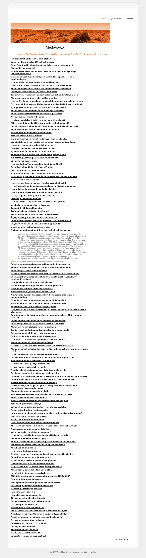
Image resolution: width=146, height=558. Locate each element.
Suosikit (83, 54)
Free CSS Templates (88, 552)
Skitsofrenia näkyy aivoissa (24, 529)
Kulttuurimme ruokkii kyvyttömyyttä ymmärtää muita (36, 192)
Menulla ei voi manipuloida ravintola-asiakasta (33, 327)
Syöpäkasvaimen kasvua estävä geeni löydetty (34, 148)
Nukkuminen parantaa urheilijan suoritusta (32, 288)
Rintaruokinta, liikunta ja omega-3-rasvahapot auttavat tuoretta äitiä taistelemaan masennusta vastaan (44, 387)
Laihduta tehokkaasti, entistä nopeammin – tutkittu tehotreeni (41, 220)
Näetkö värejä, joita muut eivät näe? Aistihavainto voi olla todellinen (44, 176)
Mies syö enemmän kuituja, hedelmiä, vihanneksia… (36, 482)
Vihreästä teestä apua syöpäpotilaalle (29, 536)
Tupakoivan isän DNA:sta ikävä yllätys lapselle (33, 306)
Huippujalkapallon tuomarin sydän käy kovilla (33, 189)
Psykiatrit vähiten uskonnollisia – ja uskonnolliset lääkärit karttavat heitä (46, 104)
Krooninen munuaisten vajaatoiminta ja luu (32, 145)
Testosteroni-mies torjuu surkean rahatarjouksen (35, 214)
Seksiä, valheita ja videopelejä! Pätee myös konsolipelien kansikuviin (45, 126)
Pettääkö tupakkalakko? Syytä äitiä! (28, 523)
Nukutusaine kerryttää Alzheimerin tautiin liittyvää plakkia (39, 514)
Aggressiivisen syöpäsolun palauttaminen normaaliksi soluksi (41, 394)
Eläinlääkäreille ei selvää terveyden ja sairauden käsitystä (39, 511)
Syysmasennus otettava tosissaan (27, 520)
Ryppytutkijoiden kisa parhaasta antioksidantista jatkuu (38, 107)
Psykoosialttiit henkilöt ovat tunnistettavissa (33, 59)
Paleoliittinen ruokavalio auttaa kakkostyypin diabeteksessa (40, 264)
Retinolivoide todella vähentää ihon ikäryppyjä (33, 336)
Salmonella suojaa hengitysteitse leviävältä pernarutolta (38, 407)
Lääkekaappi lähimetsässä (24, 504)
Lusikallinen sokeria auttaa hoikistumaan (31, 205)
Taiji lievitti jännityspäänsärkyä (26, 404)
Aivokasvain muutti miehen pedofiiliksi (30, 429)
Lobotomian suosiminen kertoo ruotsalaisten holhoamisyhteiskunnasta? (46, 413)
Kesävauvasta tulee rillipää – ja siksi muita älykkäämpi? (38, 120)
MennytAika (65, 54)
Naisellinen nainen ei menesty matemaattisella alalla (36, 517)
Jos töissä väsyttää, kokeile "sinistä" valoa (32, 167)
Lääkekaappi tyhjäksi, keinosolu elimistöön (32, 485)
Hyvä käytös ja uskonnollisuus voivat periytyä (33, 460)
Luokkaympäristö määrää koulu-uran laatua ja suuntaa (37, 324)
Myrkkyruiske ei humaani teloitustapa (29, 416)
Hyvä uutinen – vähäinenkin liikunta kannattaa (33, 151)
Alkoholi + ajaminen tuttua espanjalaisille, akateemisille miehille (42, 454)
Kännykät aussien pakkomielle (26, 495)
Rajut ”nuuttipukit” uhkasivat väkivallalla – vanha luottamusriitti (42, 65)
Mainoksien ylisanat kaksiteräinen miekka (31, 470)
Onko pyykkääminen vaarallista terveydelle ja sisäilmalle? (39, 139)
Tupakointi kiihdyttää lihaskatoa (26, 208)
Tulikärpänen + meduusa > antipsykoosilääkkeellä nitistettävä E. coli (44, 95)
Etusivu (130, 19)
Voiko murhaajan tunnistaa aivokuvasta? (31, 432)
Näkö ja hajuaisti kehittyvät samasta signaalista (34, 195)
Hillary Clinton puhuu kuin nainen (27, 419)
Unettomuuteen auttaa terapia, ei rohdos (30, 227)
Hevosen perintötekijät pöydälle (26, 489)
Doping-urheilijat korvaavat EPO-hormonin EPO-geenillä (38, 202)
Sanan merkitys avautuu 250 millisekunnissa (32, 62)
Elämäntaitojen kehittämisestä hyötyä (29, 438)
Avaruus (21, 54)
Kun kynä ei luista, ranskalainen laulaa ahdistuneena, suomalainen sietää (47, 101)
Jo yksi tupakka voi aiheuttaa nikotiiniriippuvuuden (36, 224)
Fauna (41, 54)
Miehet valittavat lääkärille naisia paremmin (32, 342)
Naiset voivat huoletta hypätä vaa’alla (29, 410)
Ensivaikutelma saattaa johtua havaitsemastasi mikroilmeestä (41, 88)
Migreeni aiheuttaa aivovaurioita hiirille (30, 391)
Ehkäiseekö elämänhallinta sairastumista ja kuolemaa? (37, 110)
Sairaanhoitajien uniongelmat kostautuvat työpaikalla (37, 285)
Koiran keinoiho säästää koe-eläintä (28, 367)
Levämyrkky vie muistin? (23, 526)
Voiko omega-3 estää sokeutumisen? (29, 270)
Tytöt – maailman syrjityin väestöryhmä (30, 211)
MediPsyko (55, 54)
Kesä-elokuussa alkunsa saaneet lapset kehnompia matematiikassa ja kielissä (49, 376)
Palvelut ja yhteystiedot (111, 19)
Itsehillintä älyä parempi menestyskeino (30, 473)
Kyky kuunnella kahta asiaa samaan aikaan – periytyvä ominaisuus (43, 186)
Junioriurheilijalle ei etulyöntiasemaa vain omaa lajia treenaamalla (43, 379)
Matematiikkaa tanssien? (23, 68)
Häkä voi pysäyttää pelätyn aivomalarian (30, 364)
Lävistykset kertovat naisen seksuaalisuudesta (34, 91)
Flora (48, 54)
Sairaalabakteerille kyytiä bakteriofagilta (30, 501)
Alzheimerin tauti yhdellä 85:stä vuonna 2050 (33, 292)
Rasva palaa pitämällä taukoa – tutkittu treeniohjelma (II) (38, 183)
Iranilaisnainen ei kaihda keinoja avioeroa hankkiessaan (38, 320)
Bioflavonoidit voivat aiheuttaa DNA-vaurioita (33, 360)
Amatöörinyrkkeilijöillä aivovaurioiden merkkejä (34, 382)
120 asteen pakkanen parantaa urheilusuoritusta (34, 158)
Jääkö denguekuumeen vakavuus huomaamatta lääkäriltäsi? (40, 476)
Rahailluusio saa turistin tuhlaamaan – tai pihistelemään (38, 300)
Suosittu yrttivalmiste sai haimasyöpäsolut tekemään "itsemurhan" (43, 441)
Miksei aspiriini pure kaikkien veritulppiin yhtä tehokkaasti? (40, 123)
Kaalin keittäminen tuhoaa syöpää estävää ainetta (35, 354)
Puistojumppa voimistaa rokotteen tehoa (31, 457)
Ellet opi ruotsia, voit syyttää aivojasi (29, 170)
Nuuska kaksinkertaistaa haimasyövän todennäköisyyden (39, 370)
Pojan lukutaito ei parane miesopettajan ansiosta (35, 129)
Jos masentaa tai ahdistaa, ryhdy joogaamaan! (33, 333)
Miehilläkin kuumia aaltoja (23, 448)
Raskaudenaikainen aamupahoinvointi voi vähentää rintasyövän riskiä (45, 273)
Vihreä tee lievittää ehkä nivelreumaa (29, 397)
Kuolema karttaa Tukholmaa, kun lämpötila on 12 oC (36, 164)
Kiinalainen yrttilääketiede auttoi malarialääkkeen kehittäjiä (39, 435)
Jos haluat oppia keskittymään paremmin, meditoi (35, 373)
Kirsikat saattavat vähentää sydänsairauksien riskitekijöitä (39, 400)
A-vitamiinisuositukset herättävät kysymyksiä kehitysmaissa (40, 230)
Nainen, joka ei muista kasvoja (26, 180)
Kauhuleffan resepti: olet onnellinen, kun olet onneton (37, 173)
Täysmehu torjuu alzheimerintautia (28, 498)
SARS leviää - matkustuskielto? (26, 533)
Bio (27, 54)
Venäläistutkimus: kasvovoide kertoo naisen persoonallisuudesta (43, 142)
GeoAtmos (34, 54)
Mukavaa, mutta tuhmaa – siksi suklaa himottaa (34, 98)
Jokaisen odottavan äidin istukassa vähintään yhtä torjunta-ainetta (44, 357)
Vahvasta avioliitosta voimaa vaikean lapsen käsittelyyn (38, 444)
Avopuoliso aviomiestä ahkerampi (27, 117)
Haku (105, 54)
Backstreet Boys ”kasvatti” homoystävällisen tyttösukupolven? (42, 346)
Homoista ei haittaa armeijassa (26, 451)
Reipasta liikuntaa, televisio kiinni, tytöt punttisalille (36, 467)
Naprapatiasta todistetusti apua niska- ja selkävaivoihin (38, 339)
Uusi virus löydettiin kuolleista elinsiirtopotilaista (35, 422)
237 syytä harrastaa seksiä (24, 161)
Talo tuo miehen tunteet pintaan (26, 136)
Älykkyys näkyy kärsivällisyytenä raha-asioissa (34, 217)
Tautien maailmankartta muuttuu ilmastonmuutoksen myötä (40, 330)
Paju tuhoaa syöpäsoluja (23, 492)
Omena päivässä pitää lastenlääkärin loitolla (32, 463)
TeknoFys (75, 54)
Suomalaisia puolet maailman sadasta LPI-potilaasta (36, 114)
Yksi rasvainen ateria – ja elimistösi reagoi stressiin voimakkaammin (44, 426)
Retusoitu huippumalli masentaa (27, 479)
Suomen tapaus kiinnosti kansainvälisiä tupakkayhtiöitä (38, 154)
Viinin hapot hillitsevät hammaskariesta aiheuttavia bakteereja (41, 267)
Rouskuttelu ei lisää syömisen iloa (27, 507)
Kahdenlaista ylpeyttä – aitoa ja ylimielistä (31, 282)
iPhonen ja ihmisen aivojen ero (26, 198)
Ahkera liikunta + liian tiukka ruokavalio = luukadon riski (38, 303)
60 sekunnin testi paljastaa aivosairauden (31, 132)
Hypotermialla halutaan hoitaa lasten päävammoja (35, 82)
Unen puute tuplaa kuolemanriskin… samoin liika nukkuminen (41, 85)
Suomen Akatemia (94, 54)
